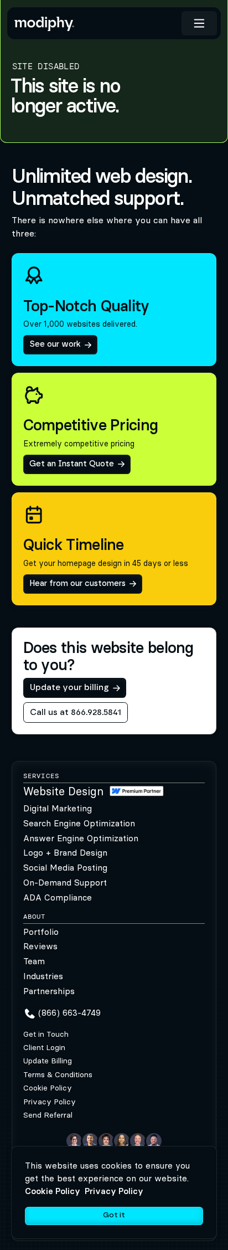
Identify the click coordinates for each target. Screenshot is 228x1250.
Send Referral (47, 1115)
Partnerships (49, 991)
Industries (43, 976)
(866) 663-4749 (69, 1012)
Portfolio (41, 932)
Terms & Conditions (57, 1074)
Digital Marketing (57, 808)
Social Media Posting (65, 867)
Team (34, 961)
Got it (114, 1215)
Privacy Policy (49, 1102)
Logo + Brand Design (65, 852)
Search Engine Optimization (79, 823)
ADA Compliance (57, 897)
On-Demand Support (65, 882)
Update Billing (47, 1061)
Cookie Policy (47, 1088)
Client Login (44, 1047)
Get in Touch (46, 1034)
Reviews (40, 946)
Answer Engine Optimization (80, 838)
